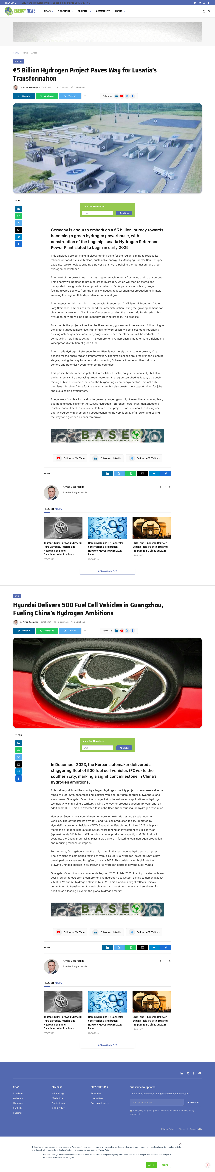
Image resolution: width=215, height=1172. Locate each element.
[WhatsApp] (18, 216)
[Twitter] (18, 223)
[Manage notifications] (207, 1165)
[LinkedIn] (18, 208)
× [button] (180, 1142)
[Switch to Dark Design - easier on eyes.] (204, 11)
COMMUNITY (103, 11)
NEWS (47, 11)
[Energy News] (20, 11)
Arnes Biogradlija (30, 87)
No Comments (63, 87)
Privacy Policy (187, 1110)
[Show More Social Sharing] (85, 96)
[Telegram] (18, 237)
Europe (34, 53)
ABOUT (118, 11)
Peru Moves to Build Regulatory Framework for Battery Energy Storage (57, 2)
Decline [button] (164, 1164)
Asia (17, 596)
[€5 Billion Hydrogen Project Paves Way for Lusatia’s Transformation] (107, 148)
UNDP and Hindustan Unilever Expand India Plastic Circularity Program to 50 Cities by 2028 (150, 547)
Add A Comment (107, 571)
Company (57, 1087)
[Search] (208, 11)
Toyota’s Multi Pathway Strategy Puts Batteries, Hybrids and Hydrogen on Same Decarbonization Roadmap (63, 548)
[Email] (18, 230)
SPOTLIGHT (64, 11)
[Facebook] (18, 244)
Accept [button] (151, 1164)
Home (25, 53)
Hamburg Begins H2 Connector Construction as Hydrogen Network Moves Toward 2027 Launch (105, 548)
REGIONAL (83, 11)
